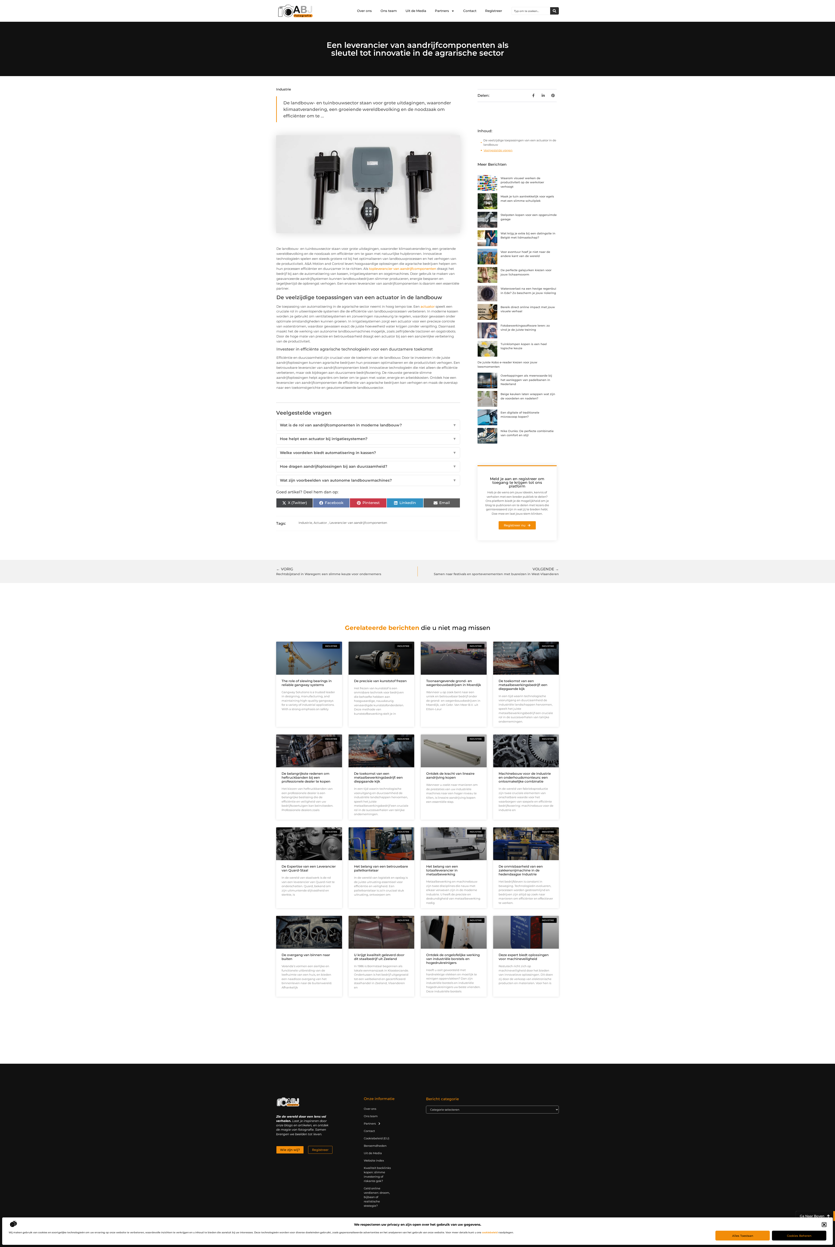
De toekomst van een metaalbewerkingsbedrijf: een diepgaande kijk (523, 685)
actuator (428, 306)
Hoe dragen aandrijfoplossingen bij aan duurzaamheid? (368, 466)
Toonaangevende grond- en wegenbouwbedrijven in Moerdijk (453, 683)
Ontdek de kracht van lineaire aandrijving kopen (450, 775)
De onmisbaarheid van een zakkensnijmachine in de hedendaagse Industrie (521, 870)
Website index (374, 1160)
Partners (442, 11)
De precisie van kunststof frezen (380, 681)
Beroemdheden (375, 1145)
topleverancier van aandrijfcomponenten (402, 269)
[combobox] (531, 11)
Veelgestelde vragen (498, 150)
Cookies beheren (799, 1235)
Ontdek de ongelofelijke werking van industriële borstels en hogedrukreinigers (453, 959)
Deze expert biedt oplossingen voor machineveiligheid (524, 957)
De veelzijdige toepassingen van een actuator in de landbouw (519, 142)
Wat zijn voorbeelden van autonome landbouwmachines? (368, 480)
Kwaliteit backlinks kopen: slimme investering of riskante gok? (377, 1174)
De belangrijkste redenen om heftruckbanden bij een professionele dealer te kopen (306, 777)
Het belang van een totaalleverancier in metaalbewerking (442, 870)
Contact (469, 11)
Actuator (320, 523)
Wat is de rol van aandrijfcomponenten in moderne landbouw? (368, 425)
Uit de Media (416, 11)
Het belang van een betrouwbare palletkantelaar (381, 868)
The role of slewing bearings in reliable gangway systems (307, 683)
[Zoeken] (554, 11)
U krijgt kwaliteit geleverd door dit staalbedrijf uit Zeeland (379, 957)
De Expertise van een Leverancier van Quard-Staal (309, 868)
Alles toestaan (742, 1235)
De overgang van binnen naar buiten (306, 957)
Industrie (283, 89)
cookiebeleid (490, 1232)
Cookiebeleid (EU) (376, 1138)
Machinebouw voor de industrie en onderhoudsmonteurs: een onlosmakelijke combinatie (525, 777)
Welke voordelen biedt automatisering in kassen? (368, 453)
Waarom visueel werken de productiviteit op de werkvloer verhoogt (522, 182)
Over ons (364, 11)
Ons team (389, 11)
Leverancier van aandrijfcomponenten (358, 523)
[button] (824, 1224)
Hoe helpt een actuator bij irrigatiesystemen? (368, 439)
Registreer (493, 11)
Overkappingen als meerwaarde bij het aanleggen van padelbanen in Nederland (526, 380)
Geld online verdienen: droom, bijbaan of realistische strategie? (377, 1197)
